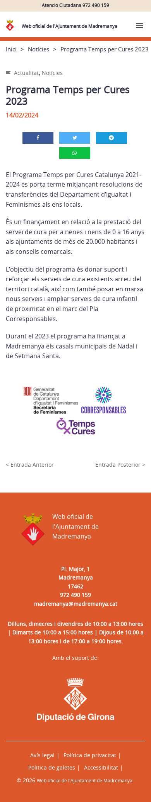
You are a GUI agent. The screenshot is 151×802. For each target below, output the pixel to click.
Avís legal (42, 755)
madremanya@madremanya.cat (75, 603)
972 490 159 (75, 594)
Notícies (38, 49)
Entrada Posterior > (120, 464)
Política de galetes (51, 767)
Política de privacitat (89, 755)
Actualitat (26, 72)
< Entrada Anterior (30, 464)
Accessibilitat (101, 767)
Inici (11, 49)
